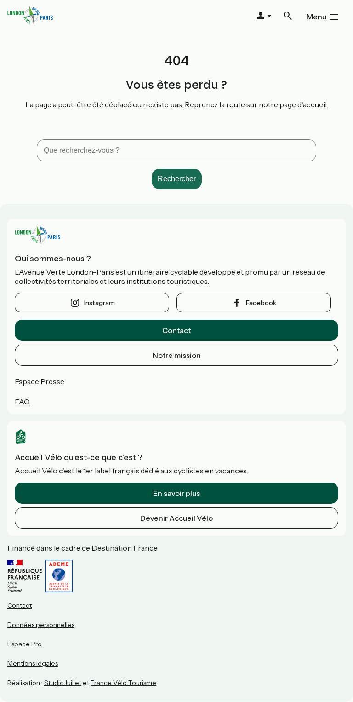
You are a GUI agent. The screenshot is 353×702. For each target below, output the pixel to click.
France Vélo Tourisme (123, 683)
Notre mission (177, 355)
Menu (316, 16)
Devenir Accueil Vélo (176, 518)
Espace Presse (39, 381)
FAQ (22, 401)
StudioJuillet (62, 683)
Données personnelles (40, 625)
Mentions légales (32, 663)
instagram (99, 303)
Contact (176, 330)
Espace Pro (24, 644)
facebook (261, 303)
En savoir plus (176, 493)
